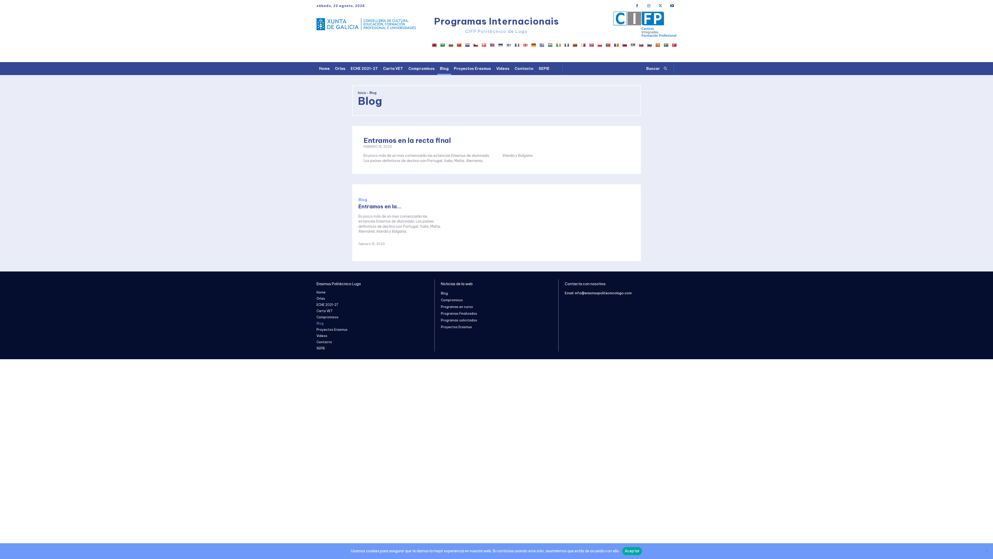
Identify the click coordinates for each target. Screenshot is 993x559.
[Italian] (566, 45)
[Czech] (475, 45)
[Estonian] (500, 45)
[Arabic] (442, 45)
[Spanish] (657, 45)
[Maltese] (583, 45)
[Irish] (558, 45)
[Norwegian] (591, 45)
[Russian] (624, 45)
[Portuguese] (608, 45)
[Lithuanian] (575, 45)
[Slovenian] (649, 45)
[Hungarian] (550, 45)
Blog (362, 200)
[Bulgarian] (450, 45)
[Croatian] (467, 45)
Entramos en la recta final (407, 140)
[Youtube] (671, 5)
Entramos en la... (380, 206)
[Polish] (599, 45)
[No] (986, 551)
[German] (533, 45)
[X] (660, 5)
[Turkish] (674, 45)
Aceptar (632, 551)
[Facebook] (637, 5)
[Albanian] (434, 45)
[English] (492, 45)
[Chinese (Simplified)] (459, 45)
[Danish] (484, 45)
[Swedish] (666, 45)
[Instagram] (648, 5)
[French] (517, 45)
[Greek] (541, 45)
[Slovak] (641, 45)
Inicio (362, 93)
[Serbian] (632, 45)
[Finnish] (508, 45)
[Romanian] (616, 45)
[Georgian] (525, 45)
